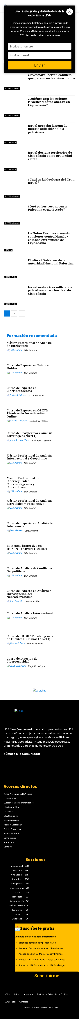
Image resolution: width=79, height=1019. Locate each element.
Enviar (39, 65)
